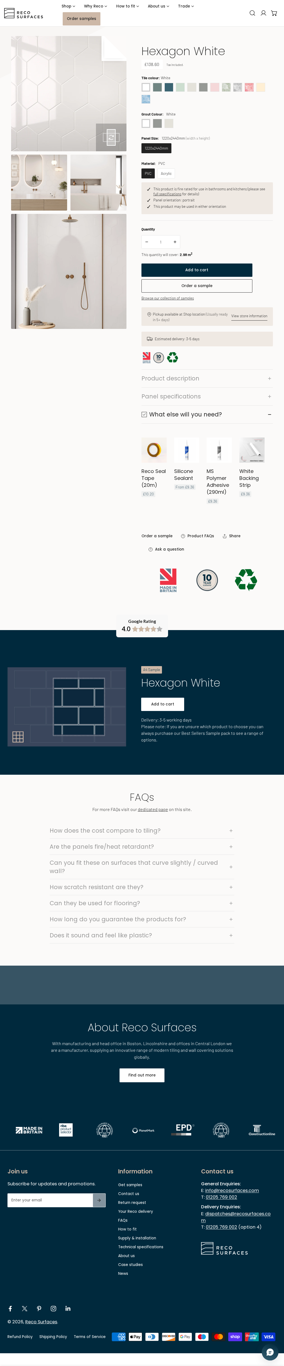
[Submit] (99, 1200)
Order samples (81, 18)
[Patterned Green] (226, 87)
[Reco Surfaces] (23, 13)
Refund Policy (20, 1336)
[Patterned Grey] (237, 87)
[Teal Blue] (168, 87)
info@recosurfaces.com (232, 1190)
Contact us (128, 1193)
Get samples (130, 1185)
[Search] (252, 13)
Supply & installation (137, 1238)
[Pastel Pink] (214, 87)
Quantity (148, 229)
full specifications (167, 193)
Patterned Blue (145, 99)
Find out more (142, 1075)
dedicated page (153, 809)
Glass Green (180, 87)
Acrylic (166, 173)
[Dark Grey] (203, 87)
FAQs (123, 1220)
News (123, 1273)
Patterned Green (226, 87)
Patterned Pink (249, 87)
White (145, 87)
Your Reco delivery (135, 1211)
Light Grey (191, 87)
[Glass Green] (180, 87)
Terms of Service (90, 1336)
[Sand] (260, 87)
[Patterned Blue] (145, 98)
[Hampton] (157, 87)
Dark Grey (203, 87)
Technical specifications (140, 1247)
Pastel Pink (214, 87)
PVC (148, 173)
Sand (260, 87)
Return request (132, 1202)
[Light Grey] (191, 87)
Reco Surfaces (41, 1322)
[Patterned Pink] (249, 87)
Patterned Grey (237, 87)
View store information (249, 315)
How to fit (127, 1229)
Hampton (157, 87)
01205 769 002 (221, 1197)
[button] (274, 13)
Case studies (130, 1264)
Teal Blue (168, 87)
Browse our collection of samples (167, 298)
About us (126, 1255)
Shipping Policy (53, 1336)
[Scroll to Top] (275, 1337)
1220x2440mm (156, 148)
